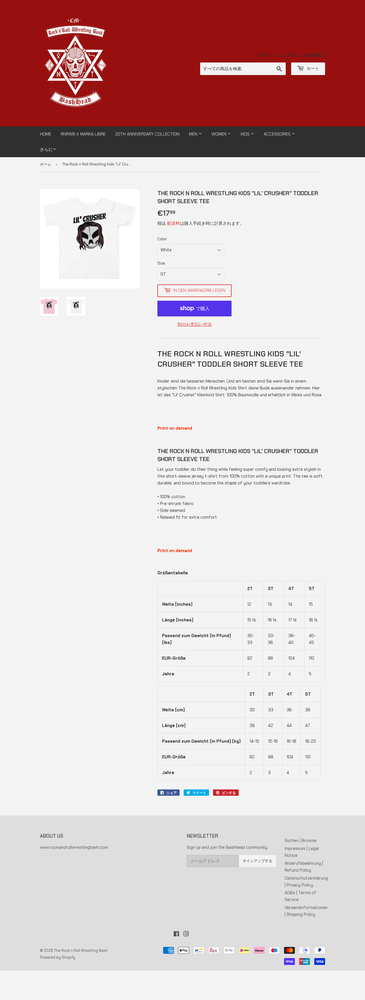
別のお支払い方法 (194, 324)
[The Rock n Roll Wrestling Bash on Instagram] (186, 935)
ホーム (45, 164)
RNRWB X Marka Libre (83, 134)
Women (220, 134)
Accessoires (278, 134)
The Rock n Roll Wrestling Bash (81, 950)
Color (162, 238)
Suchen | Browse (301, 840)
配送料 (173, 223)
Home (45, 134)
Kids (246, 134)
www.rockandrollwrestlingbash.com (74, 847)
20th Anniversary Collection (147, 134)
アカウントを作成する (306, 55)
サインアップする (257, 860)
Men (193, 134)
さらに (46, 149)
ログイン (264, 55)
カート (312, 68)
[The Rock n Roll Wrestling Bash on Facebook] (176, 935)
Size (161, 263)
